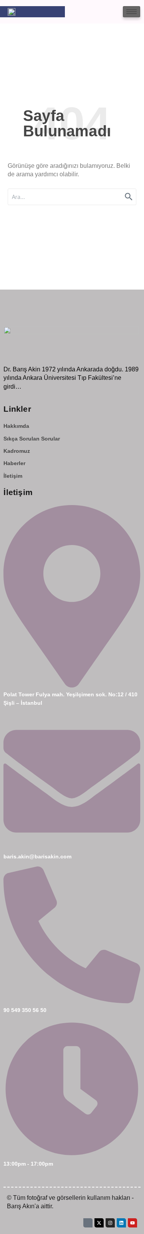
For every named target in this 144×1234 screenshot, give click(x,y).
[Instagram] (110, 1222)
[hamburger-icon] (131, 11)
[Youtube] (132, 1222)
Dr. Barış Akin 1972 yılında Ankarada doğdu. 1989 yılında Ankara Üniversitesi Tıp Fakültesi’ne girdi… (71, 378)
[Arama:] (72, 197)
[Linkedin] (121, 1222)
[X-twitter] (99, 1222)
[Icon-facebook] (88, 1222)
